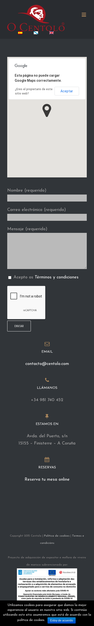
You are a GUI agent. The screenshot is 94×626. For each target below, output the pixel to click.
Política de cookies (56, 535)
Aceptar (66, 91)
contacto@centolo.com (47, 364)
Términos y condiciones (57, 277)
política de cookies (30, 620)
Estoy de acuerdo (61, 620)
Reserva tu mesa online (47, 480)
